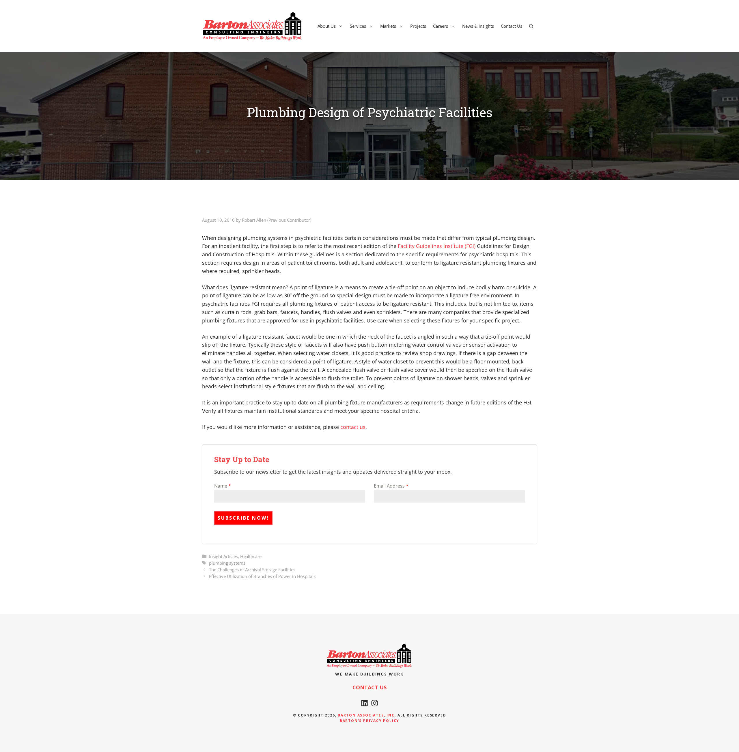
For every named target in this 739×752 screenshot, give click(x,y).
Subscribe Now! (243, 518)
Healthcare (251, 556)
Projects (418, 26)
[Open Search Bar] (531, 26)
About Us (327, 26)
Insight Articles (223, 556)
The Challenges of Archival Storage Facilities (252, 569)
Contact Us (511, 26)
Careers (440, 26)
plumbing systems (227, 563)
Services (358, 26)
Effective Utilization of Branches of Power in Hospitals (262, 576)
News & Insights (478, 26)
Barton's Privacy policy (369, 720)
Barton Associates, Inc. (367, 715)
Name (222, 486)
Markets (388, 26)
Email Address (391, 486)
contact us (352, 426)
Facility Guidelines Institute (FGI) (436, 245)
